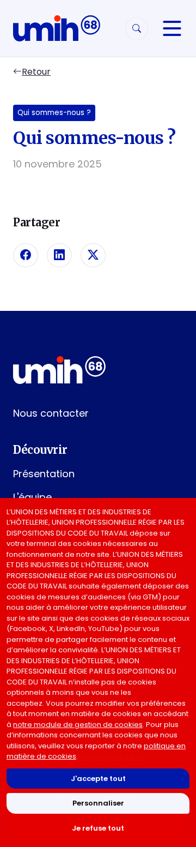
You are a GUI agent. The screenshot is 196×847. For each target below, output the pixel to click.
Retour (36, 71)
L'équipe (32, 497)
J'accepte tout (98, 778)
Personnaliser (98, 803)
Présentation (44, 473)
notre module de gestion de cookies (78, 724)
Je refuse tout (98, 828)
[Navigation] (172, 28)
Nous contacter (51, 413)
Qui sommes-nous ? (54, 112)
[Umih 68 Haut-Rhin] (56, 28)
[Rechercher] (136, 28)
